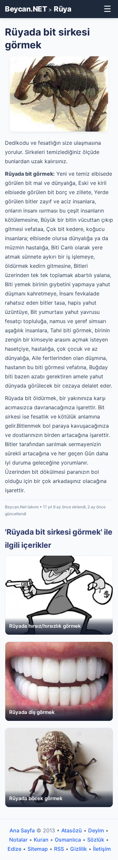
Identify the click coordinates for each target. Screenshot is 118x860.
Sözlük (95, 839)
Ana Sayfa (22, 830)
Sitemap (38, 849)
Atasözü (71, 830)
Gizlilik (78, 849)
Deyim (96, 830)
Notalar (18, 839)
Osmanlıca (68, 839)
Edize (14, 849)
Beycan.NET (26, 9)
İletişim (102, 849)
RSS (59, 849)
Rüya (62, 9)
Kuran (41, 839)
